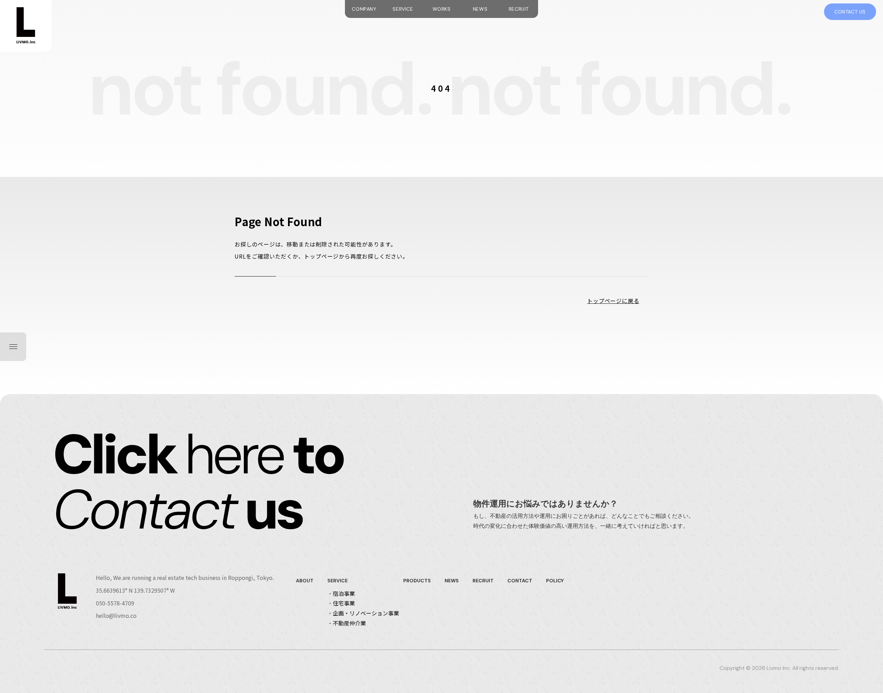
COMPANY (364, 9)
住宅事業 (344, 603)
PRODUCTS (417, 581)
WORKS (442, 9)
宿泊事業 (344, 593)
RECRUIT (519, 9)
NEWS (480, 9)
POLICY (555, 581)
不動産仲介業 (349, 623)
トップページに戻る (613, 301)
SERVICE (403, 9)
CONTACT (519, 581)
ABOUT (305, 581)
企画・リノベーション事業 (366, 613)
